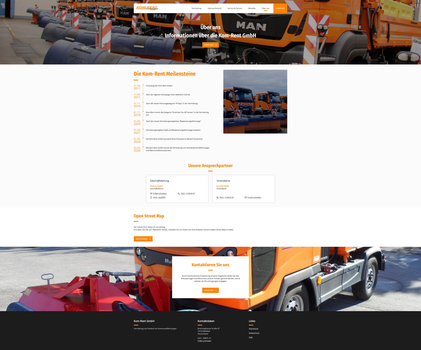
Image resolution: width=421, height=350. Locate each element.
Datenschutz (254, 333)
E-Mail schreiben (160, 193)
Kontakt (209, 45)
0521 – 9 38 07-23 (227, 197)
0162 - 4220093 (159, 197)
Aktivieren (142, 239)
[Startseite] (147, 8)
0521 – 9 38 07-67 (188, 193)
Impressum (253, 328)
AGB (250, 337)
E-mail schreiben (254, 197)
